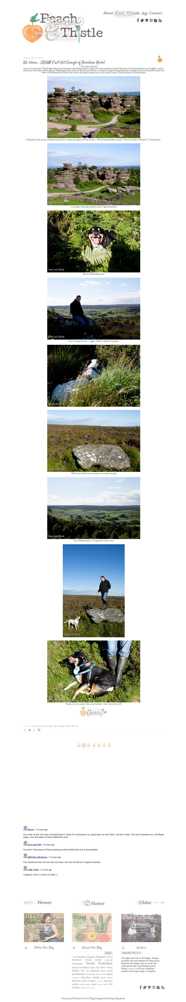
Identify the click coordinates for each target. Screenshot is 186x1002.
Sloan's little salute (121, 73)
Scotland (84, 967)
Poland (75, 967)
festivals (76, 980)
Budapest (82, 957)
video (88, 988)
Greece (109, 957)
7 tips (74, 957)
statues (94, 984)
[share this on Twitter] (29, 732)
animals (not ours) (102, 970)
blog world (100, 974)
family (110, 977)
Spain (92, 967)
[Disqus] (93, 786)
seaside (75, 984)
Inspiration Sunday (82, 960)
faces (34, 726)
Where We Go (71, 726)
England (100, 956)
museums (108, 981)
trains (83, 987)
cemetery (75, 977)
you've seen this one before (87, 704)
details (95, 977)
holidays (92, 981)
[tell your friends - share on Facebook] (25, 732)
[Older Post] (149, 905)
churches (86, 977)
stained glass (84, 984)
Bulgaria (91, 957)
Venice (109, 967)
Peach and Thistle (71, 999)
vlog (92, 988)
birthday (91, 974)
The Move (100, 967)
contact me (133, 968)
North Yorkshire (45, 726)
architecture (78, 974)
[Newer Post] (38, 905)
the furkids (59, 726)
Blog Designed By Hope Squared (107, 999)
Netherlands (77, 963)
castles (109, 974)
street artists (103, 984)
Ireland (98, 960)
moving (100, 981)
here (26, 69)
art (86, 974)
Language (109, 960)
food (84, 980)
